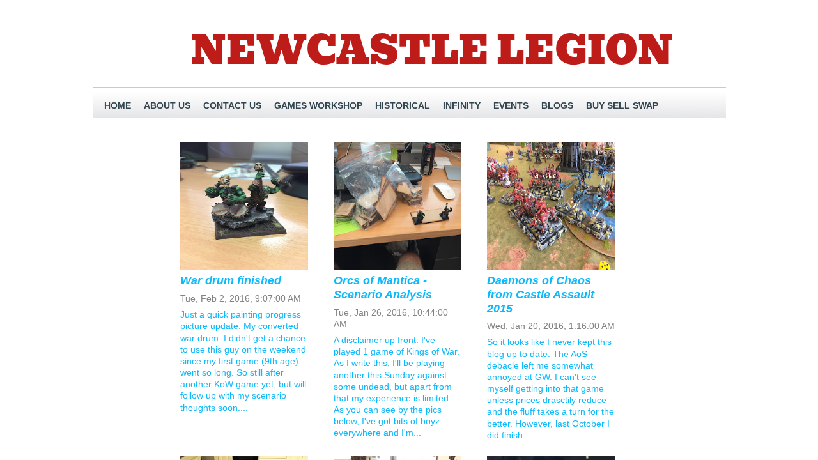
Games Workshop (318, 105)
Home (117, 105)
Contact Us (232, 105)
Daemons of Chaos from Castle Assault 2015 (540, 294)
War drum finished (230, 280)
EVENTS (511, 105)
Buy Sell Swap (622, 105)
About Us (167, 105)
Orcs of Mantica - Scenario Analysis (383, 287)
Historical (402, 105)
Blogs (557, 105)
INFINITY (462, 105)
